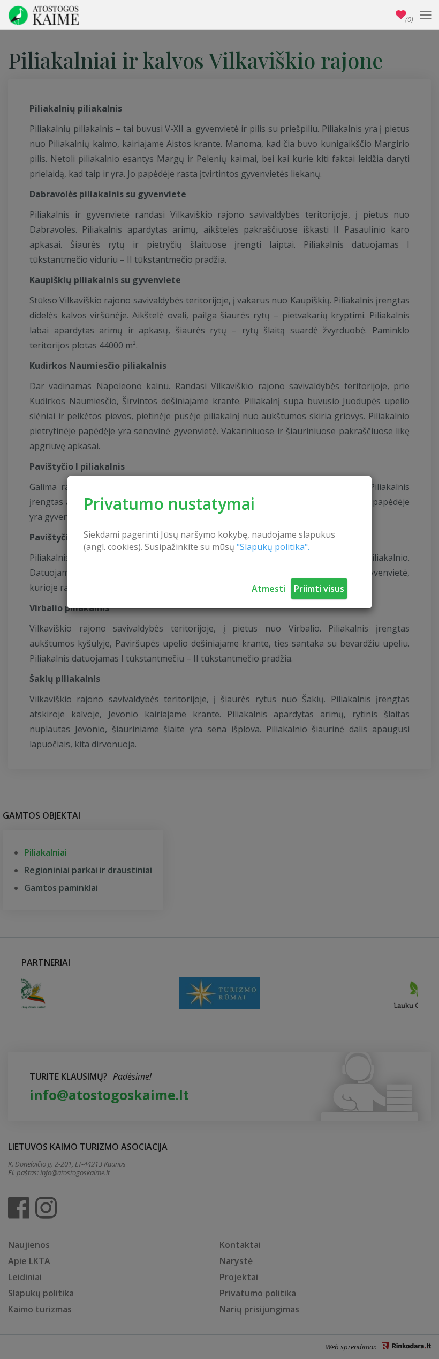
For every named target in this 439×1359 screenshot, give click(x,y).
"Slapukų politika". (273, 547)
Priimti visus (319, 589)
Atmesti (268, 589)
